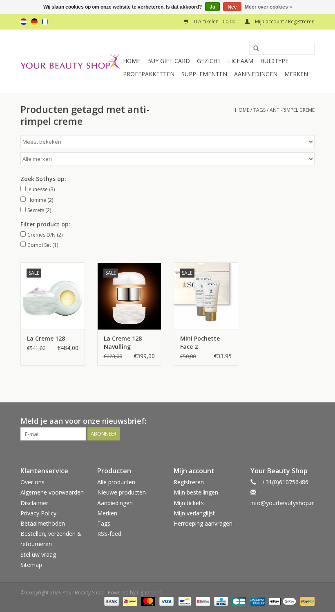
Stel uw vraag (38, 554)
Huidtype (274, 61)
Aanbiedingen (255, 74)
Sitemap (31, 565)
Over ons (32, 482)
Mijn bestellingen (196, 492)
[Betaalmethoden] (110, 601)
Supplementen (204, 74)
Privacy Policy (38, 513)
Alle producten (116, 482)
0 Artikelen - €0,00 (215, 21)
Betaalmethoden (42, 523)
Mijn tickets (189, 503)
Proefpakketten (148, 74)
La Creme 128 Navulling (123, 342)
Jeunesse (41, 189)
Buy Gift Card (168, 61)
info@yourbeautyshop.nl (282, 503)
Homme (40, 199)
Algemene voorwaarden (52, 492)
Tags (259, 109)
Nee (232, 7)
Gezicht (209, 61)
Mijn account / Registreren (284, 21)
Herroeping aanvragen (203, 523)
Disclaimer (34, 503)
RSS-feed (109, 533)
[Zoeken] (253, 49)
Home (131, 61)
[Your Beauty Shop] (70, 61)
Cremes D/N (45, 234)
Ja (212, 7)
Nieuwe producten (121, 492)
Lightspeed (150, 592)
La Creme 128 (46, 338)
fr (45, 21)
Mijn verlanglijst (194, 513)
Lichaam (240, 61)
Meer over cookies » (268, 7)
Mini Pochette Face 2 (200, 342)
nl (23, 21)
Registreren (189, 482)
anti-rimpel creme (292, 109)
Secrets (39, 210)
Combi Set (42, 245)
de (34, 21)
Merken (296, 74)
